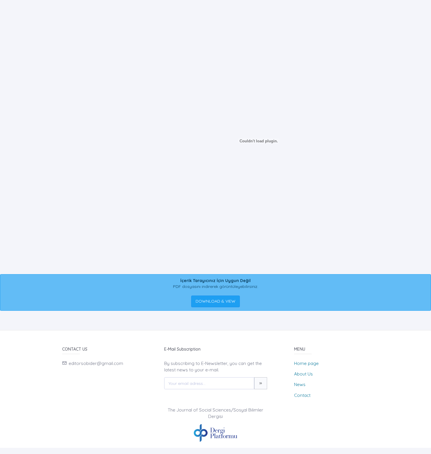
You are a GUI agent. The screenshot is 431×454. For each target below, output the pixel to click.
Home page (306, 363)
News (300, 384)
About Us (303, 374)
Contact (302, 395)
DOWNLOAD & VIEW (215, 301)
